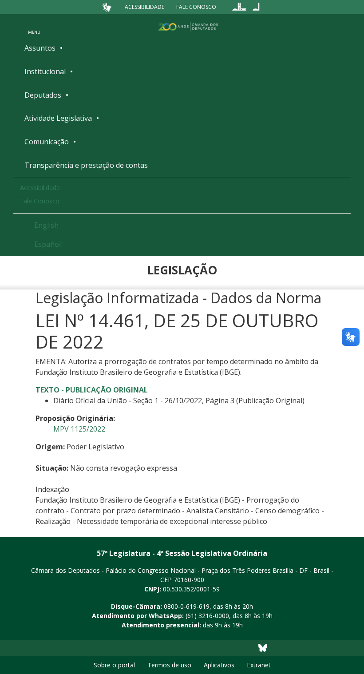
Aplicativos (219, 665)
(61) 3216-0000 (207, 615)
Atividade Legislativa (58, 118)
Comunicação (46, 142)
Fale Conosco (196, 7)
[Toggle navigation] (34, 26)
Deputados (42, 95)
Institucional (45, 71)
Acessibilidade (144, 7)
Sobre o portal (114, 665)
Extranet (259, 665)
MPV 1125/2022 (79, 429)
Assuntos (39, 48)
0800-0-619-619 (187, 606)
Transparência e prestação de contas (86, 165)
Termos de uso (169, 665)
